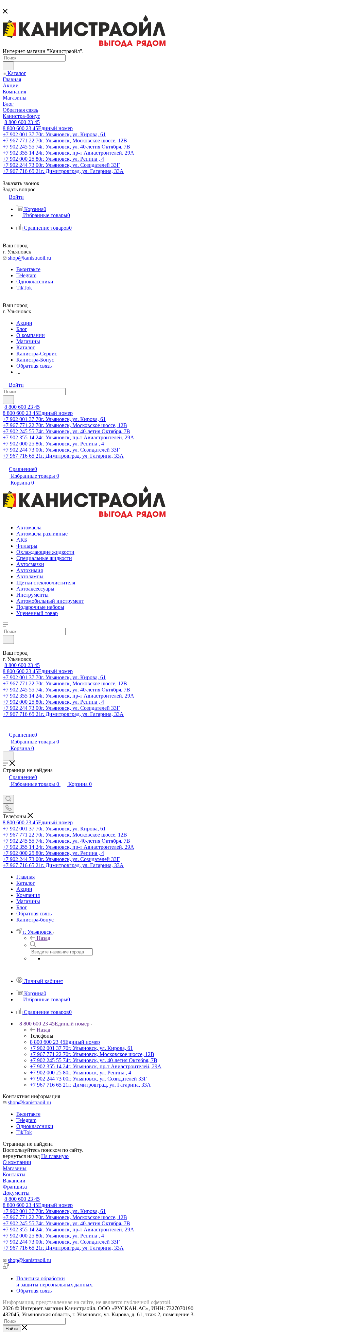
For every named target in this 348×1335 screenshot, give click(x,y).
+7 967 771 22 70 (65, 140)
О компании (17, 1162)
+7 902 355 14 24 (68, 153)
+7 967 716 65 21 (63, 171)
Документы (16, 1193)
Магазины (15, 1168)
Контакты (14, 1174)
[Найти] (8, 66)
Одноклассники (34, 281)
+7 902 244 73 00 (61, 165)
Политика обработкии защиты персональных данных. (54, 1281)
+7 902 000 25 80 (53, 159)
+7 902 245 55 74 (66, 147)
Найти (11, 1328)
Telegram (26, 275)
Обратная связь (34, 1291)
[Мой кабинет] (6, 728)
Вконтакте (28, 269)
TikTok (24, 288)
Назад (43, 938)
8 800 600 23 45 (22, 122)
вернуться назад (21, 1156)
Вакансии (14, 1180)
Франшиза (15, 1187)
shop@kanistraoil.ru (29, 258)
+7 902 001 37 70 (54, 134)
